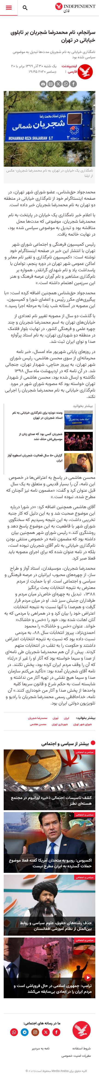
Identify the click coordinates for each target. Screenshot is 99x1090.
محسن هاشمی (38, 724)
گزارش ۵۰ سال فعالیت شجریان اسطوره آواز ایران (35, 458)
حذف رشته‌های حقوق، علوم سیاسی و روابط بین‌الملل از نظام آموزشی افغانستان (56, 926)
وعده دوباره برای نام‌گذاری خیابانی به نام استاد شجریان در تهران (37, 415)
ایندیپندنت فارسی (69, 69)
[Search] (25, 8)
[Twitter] (58, 83)
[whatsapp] (14, 1032)
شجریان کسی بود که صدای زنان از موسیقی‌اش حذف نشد (40, 437)
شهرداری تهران (60, 724)
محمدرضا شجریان (37, 718)
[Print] (43, 83)
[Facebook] (73, 83)
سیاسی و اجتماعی (57, 744)
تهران (55, 718)
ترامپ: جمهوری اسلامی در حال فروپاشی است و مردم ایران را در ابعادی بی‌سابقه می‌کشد (53, 989)
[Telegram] (25, 1032)
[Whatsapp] (65, 83)
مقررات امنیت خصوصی (76, 1056)
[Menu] (8, 8)
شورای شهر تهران (82, 724)
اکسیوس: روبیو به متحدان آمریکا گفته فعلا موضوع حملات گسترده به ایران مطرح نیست (50, 863)
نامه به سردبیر (41, 1048)
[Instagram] (35, 1032)
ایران (66, 718)
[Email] (50, 83)
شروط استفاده (82, 1048)
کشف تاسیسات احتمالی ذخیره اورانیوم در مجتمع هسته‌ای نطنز (51, 801)
